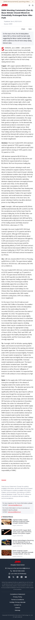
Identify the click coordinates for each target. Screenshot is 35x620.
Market (3, 480)
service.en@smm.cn (14, 512)
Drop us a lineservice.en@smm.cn (18, 568)
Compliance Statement (17, 594)
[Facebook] (21, 577)
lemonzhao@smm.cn (15, 505)
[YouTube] (25, 577)
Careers (17, 607)
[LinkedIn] (17, 577)
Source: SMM (8, 24)
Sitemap (17, 610)
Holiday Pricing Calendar (17, 602)
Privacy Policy (17, 597)
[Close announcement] (33, 2)
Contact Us (17, 605)
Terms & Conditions (17, 599)
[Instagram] (9, 577)
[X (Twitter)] (13, 577)
